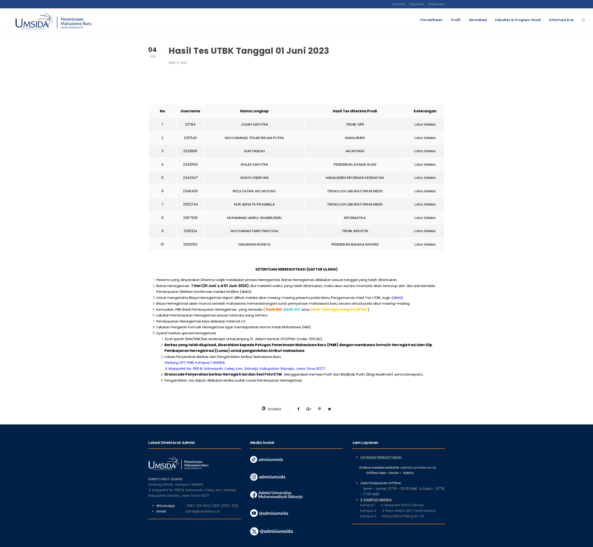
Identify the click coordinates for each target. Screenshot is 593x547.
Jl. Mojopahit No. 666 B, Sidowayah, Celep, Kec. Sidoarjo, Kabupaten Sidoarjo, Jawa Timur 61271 (244, 368)
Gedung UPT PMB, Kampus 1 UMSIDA (194, 362)
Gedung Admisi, (161, 484)
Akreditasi (478, 20)
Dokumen (437, 4)
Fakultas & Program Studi (518, 20)
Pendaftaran (431, 20)
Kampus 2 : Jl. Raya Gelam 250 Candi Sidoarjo (398, 510)
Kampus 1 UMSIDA (189, 484)
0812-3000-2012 (225, 505)
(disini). (246, 291)
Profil (456, 20)
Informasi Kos (561, 20)
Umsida (398, 4)
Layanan (417, 4)
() (397, 297)
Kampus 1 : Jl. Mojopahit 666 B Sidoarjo (392, 505)
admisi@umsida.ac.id (202, 511)
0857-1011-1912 (198, 505)
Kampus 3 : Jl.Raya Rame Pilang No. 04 (392, 516)
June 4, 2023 (178, 62)
